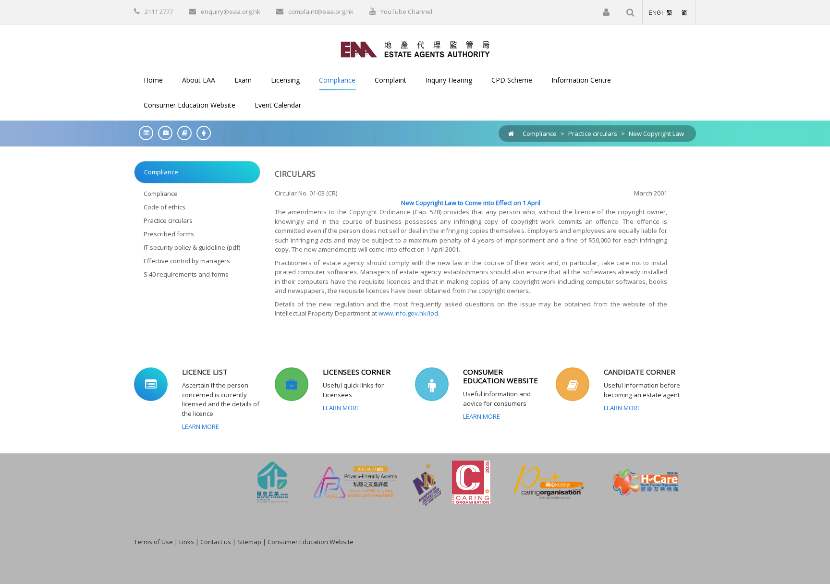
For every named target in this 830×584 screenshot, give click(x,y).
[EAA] (415, 48)
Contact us (215, 541)
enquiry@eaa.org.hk (230, 11)
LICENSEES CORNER (357, 372)
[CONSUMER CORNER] (201, 132)
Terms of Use (153, 541)
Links (186, 541)
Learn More (200, 426)
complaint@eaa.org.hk (321, 11)
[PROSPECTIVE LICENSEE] (182, 132)
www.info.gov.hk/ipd (408, 313)
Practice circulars (592, 133)
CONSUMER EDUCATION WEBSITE (500, 376)
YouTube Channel (406, 11)
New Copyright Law (656, 133)
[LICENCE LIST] (143, 132)
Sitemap (249, 541)
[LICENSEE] (162, 132)
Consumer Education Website (311, 541)
